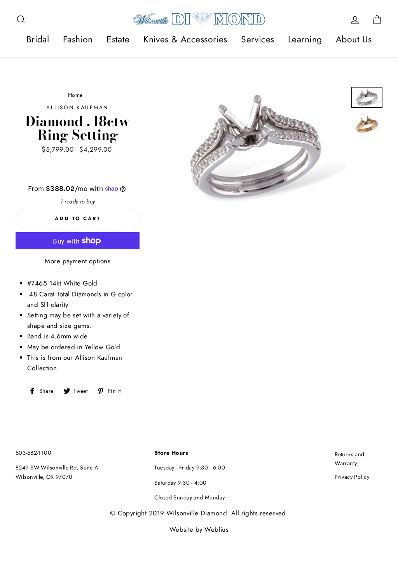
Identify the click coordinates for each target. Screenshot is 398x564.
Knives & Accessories (185, 39)
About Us (354, 39)
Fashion (78, 39)
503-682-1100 (33, 453)
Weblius (216, 529)
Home (75, 95)
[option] (256, 147)
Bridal (37, 39)
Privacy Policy (352, 477)
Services (257, 39)
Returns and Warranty (350, 458)
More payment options (77, 261)
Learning (305, 39)
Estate (118, 39)
